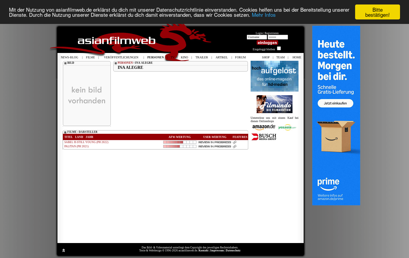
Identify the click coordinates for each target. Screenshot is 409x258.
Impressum (217, 250)
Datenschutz (233, 250)
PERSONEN (125, 62)
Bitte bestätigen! (377, 12)
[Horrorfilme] (275, 112)
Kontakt (203, 250)
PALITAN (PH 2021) (76, 146)
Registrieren (272, 33)
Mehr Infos (264, 15)
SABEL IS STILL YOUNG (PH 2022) (86, 142)
